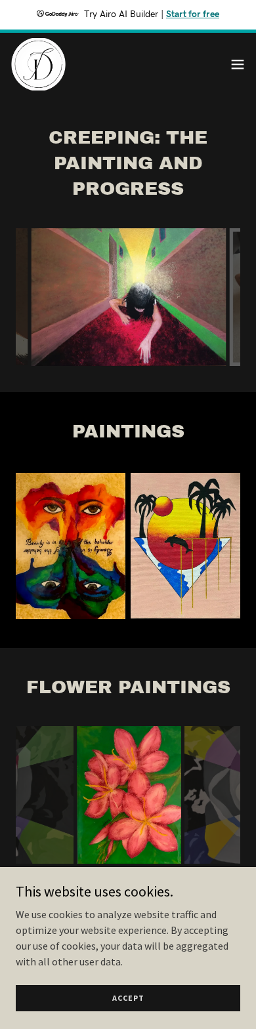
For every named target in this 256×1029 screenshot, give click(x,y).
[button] (237, 64)
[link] (38, 64)
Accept (128, 998)
